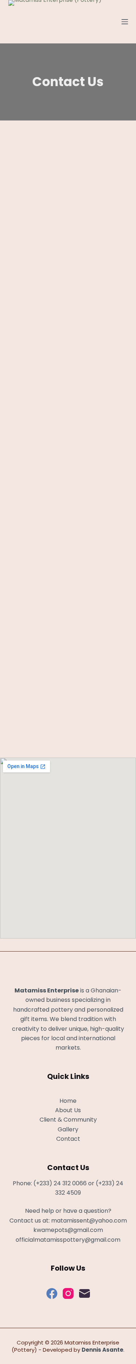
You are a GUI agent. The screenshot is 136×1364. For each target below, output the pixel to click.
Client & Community (68, 1119)
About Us (68, 1110)
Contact (68, 1139)
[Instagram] (68, 1293)
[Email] (84, 1293)
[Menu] (124, 21)
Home (68, 1101)
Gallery (68, 1129)
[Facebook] (51, 1293)
